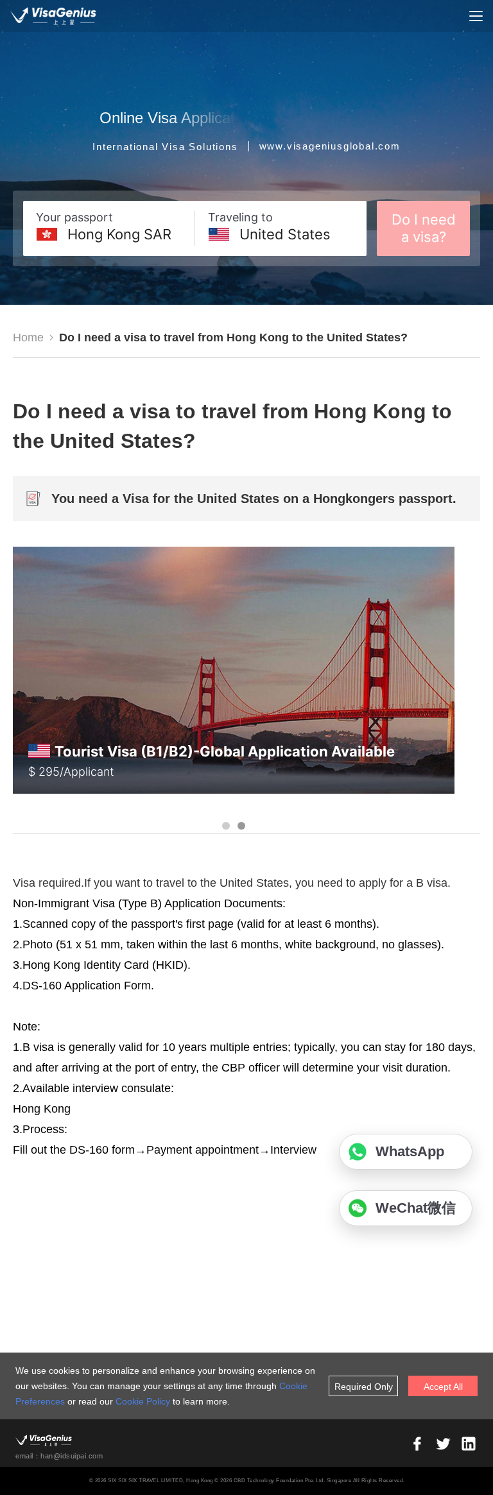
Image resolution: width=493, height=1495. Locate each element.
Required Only (363, 1386)
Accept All (443, 1386)
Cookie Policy (143, 1401)
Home (28, 337)
